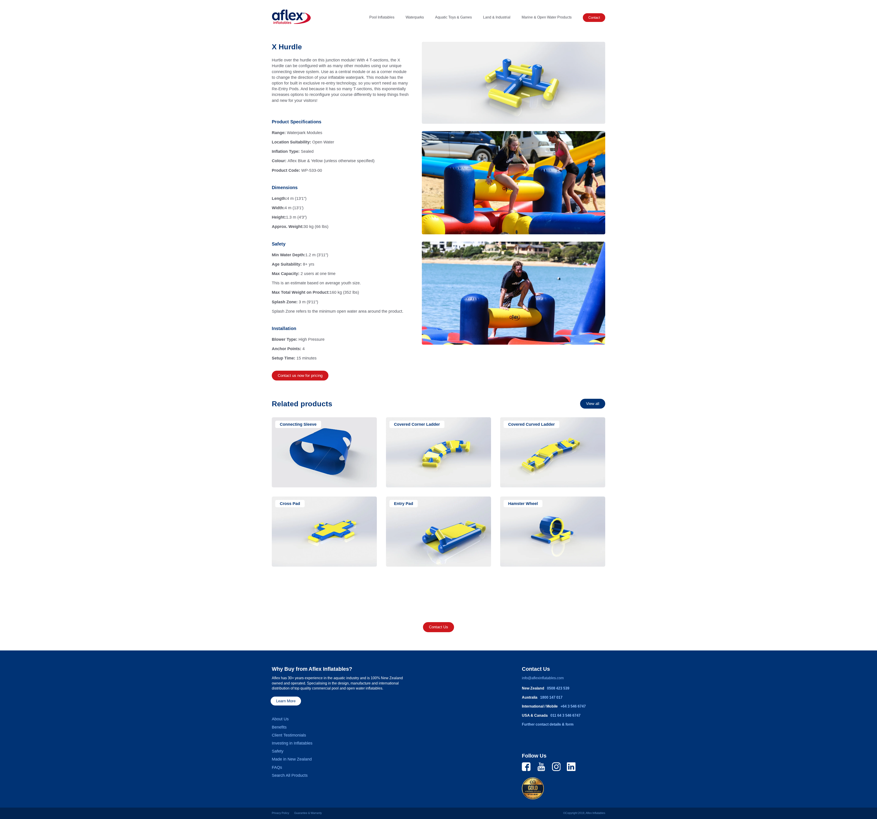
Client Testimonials (289, 735)
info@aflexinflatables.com (543, 678)
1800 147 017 (551, 697)
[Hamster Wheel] (552, 532)
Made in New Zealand (292, 759)
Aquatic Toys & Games (453, 17)
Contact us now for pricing (300, 375)
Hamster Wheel (523, 503)
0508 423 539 (558, 688)
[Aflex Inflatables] (291, 16)
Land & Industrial (496, 17)
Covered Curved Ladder (531, 424)
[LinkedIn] (571, 766)
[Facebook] (526, 766)
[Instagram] (556, 766)
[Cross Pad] (324, 532)
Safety (277, 751)
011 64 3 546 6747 (565, 715)
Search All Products (290, 775)
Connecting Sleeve (298, 424)
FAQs (277, 767)
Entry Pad (403, 503)
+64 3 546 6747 (573, 706)
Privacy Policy (280, 813)
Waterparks (415, 17)
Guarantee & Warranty (308, 813)
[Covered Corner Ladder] (438, 452)
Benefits (279, 727)
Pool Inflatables (381, 17)
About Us (280, 719)
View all (592, 404)
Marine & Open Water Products (547, 17)
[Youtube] (541, 766)
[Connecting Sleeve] (324, 452)
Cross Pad (290, 503)
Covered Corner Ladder (417, 424)
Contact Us (438, 627)
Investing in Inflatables (292, 743)
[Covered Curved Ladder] (552, 452)
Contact (594, 17)
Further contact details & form (547, 724)
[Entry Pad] (438, 532)
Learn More (286, 701)
